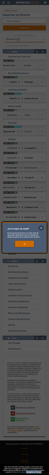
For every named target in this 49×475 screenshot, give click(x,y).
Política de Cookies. (18, 472)
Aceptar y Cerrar (34, 472)
